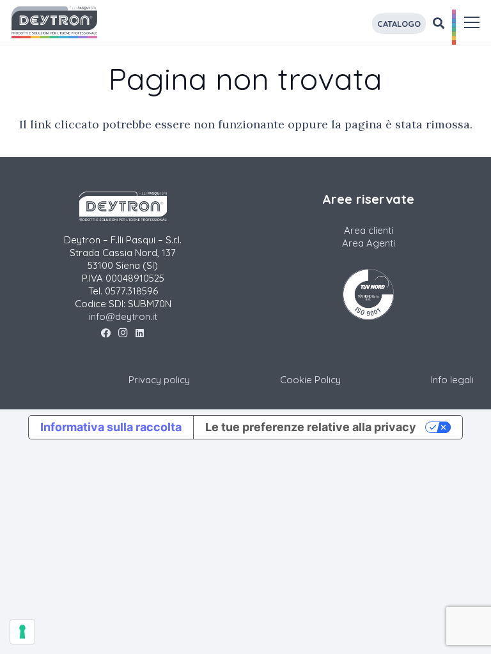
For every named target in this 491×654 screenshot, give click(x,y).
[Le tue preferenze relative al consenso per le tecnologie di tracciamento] (22, 632)
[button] (472, 22)
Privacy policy (159, 380)
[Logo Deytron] (54, 22)
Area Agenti (368, 243)
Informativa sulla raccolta (111, 427)
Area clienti (368, 230)
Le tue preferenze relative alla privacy (310, 427)
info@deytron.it (123, 316)
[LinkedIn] (139, 333)
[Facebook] (105, 333)
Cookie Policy (310, 380)
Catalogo (399, 24)
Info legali (452, 380)
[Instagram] (123, 333)
